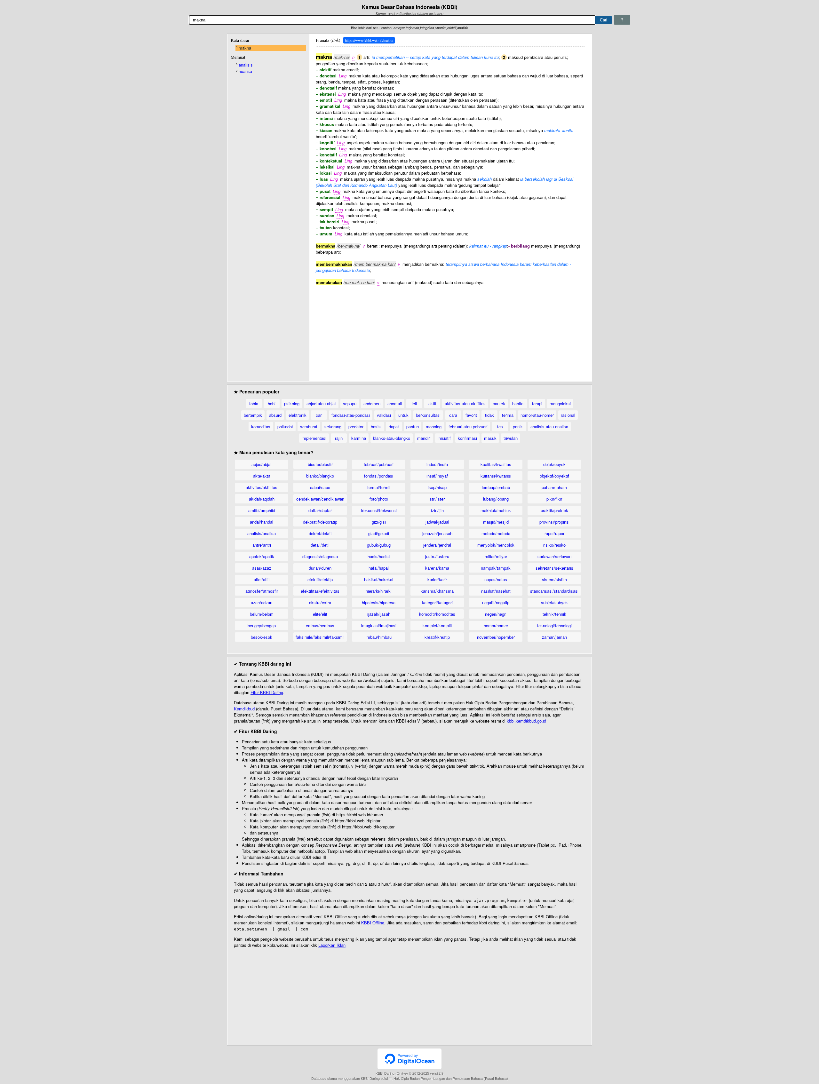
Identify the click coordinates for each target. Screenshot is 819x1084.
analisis (246, 65)
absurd (275, 415)
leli (414, 403)
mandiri (424, 438)
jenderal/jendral (437, 545)
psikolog (291, 403)
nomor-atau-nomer (537, 415)
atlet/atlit (262, 579)
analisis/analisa (261, 533)
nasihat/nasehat (496, 591)
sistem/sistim (554, 579)
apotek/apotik (261, 556)
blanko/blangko (320, 476)
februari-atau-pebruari (468, 426)
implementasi (314, 438)
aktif (432, 403)
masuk (490, 438)
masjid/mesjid (496, 522)
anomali (394, 403)
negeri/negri (495, 614)
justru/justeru (437, 556)
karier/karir (437, 579)
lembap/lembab (496, 487)
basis (376, 426)
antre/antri (261, 545)
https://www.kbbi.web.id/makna (369, 40)
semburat (308, 426)
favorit (471, 415)
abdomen (371, 403)
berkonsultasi (428, 415)
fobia (253, 403)
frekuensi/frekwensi (379, 510)
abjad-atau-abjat (321, 403)
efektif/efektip (320, 579)
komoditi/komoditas (437, 614)
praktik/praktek (554, 510)
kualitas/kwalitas (496, 464)
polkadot (285, 426)
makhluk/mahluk (496, 510)
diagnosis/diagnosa (320, 556)
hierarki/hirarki (379, 591)
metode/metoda (495, 533)
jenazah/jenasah (437, 533)
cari (319, 415)
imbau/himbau (379, 637)
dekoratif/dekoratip (320, 522)
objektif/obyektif (554, 476)
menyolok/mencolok (495, 545)
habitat (518, 403)
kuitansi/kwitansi (496, 476)
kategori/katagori (437, 602)
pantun (412, 426)
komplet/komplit (437, 625)
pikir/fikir (554, 499)
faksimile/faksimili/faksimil (320, 637)
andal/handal (261, 522)
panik (518, 426)
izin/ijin (437, 510)
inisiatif (444, 438)
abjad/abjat (261, 464)
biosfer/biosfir (320, 464)
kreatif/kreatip (437, 637)
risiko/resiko (554, 545)
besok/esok (261, 637)
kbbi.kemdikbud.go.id (526, 721)
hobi (271, 403)
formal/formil (378, 487)
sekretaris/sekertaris (554, 568)
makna (245, 48)
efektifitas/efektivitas (320, 591)
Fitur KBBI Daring (266, 692)
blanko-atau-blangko (391, 438)
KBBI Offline (372, 923)
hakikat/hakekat (379, 579)
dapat (394, 426)
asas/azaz (261, 568)
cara (453, 415)
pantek (499, 403)
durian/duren (320, 568)
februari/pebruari (379, 464)
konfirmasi (467, 438)
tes (500, 426)
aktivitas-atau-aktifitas (465, 403)
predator (355, 426)
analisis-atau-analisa (549, 426)
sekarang (332, 426)
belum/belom (262, 614)
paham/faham (554, 487)
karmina (358, 438)
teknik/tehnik (554, 614)
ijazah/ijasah (378, 614)
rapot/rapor (554, 533)
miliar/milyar (496, 556)
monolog (433, 426)
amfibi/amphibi (261, 510)
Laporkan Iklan (332, 945)
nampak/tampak (496, 568)
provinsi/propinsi (554, 522)
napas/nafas (495, 579)
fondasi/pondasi (378, 476)
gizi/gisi (379, 522)
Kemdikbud (244, 709)
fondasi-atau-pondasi (350, 415)
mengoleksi (560, 403)
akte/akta (261, 476)
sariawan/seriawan (554, 556)
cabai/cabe (320, 487)
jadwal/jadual (437, 522)
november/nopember (496, 637)
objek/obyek (554, 464)
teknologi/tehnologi (554, 625)
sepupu (349, 403)
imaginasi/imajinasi (378, 625)
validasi (384, 415)
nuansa (245, 71)
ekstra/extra (320, 602)
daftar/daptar (320, 510)
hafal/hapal (379, 568)
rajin (339, 438)
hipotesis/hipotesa (378, 602)
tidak (489, 415)
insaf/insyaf (437, 476)
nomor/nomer (496, 625)
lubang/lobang (496, 499)
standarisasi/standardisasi (554, 591)
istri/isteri (437, 499)
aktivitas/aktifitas (261, 487)
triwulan (511, 438)
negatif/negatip (495, 602)
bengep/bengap (262, 625)
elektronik (297, 415)
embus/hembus (320, 625)
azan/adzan (261, 602)
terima (507, 415)
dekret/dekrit (320, 533)
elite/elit (320, 614)
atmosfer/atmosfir (261, 591)
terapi (537, 403)
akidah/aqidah (261, 499)
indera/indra (437, 464)
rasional (568, 415)
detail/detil (320, 545)
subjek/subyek (554, 602)
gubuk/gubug (379, 545)
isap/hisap (437, 487)
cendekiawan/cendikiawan (320, 499)
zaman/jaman (554, 637)
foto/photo (379, 499)
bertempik (253, 415)
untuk (403, 415)
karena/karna (437, 568)
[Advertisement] (450, 330)
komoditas (260, 426)
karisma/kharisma (437, 591)
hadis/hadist (379, 556)
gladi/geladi (378, 533)
